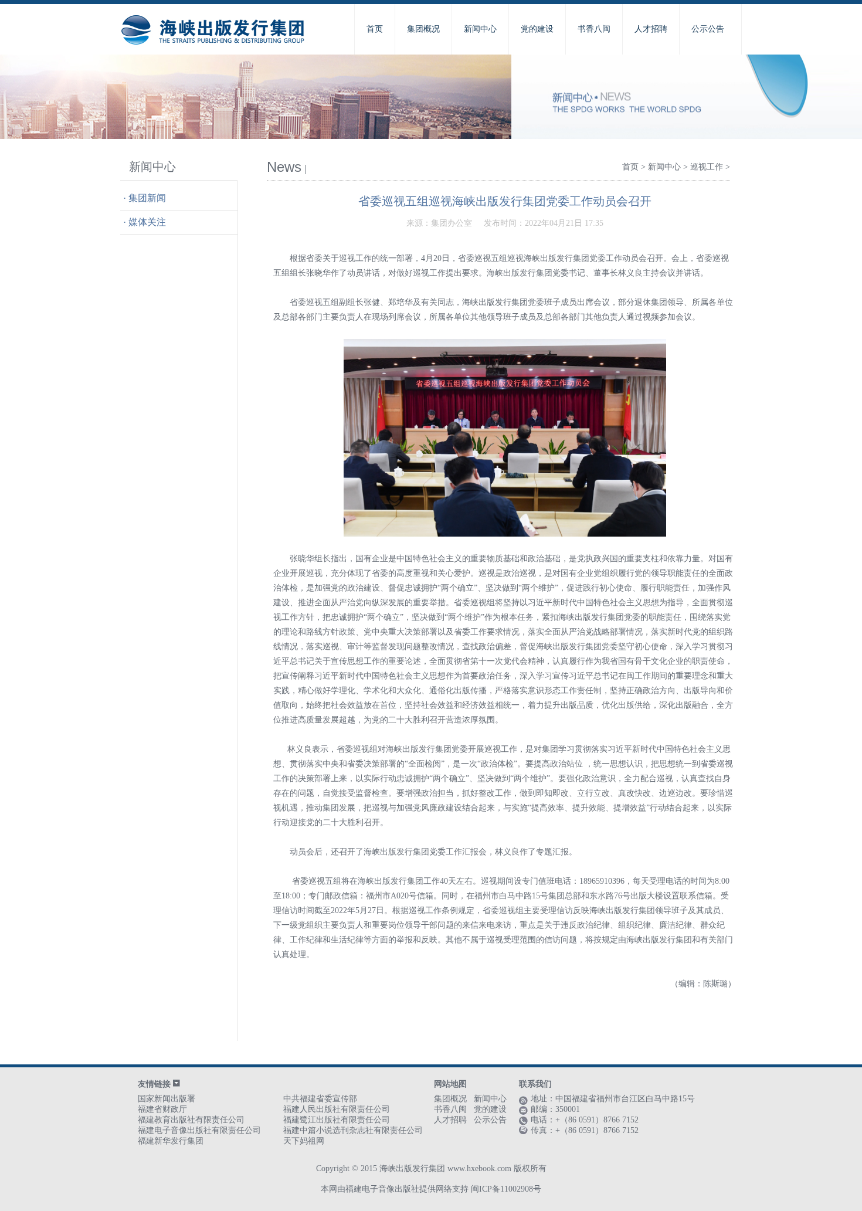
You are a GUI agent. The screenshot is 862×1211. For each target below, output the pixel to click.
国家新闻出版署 (166, 1098)
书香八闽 (594, 29)
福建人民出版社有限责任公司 (336, 1109)
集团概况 (423, 29)
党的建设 (537, 29)
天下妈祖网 (303, 1141)
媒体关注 (147, 222)
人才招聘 (650, 29)
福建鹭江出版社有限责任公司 (336, 1119)
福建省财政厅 (162, 1109)
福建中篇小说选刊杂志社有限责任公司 (353, 1130)
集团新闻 (147, 198)
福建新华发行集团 (170, 1141)
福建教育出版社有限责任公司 (191, 1119)
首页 (374, 29)
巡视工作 (706, 166)
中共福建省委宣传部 (320, 1098)
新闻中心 (480, 29)
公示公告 (707, 29)
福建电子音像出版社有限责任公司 (199, 1130)
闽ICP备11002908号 (506, 1189)
